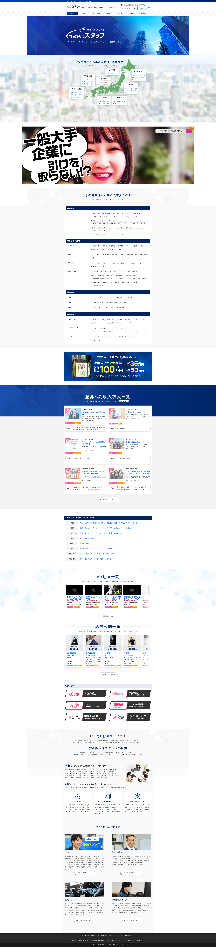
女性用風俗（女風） (115, 323)
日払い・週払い (95, 254)
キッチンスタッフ (96, 230)
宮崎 (80, 95)
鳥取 (83, 81)
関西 (104, 97)
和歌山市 (128, 528)
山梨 (116, 73)
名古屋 (82, 548)
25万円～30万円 (108, 297)
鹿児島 (72, 97)
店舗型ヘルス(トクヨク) (123, 319)
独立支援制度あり (121, 278)
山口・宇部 (96, 554)
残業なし (109, 275)
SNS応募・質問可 (123, 246)
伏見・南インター (97, 528)
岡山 (87, 79)
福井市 (93, 538)
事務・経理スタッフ (110, 217)
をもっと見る (107, 616)
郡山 (110, 533)
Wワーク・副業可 (106, 272)
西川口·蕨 (136, 523)
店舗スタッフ (95, 213)
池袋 (86, 523)
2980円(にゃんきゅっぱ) (149, 602)
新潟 (107, 73)
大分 (72, 95)
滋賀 (100, 103)
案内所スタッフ (118, 230)
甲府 (87, 543)
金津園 (110, 548)
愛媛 (83, 84)
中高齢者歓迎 (95, 246)
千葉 (126, 90)
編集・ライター (122, 224)
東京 (126, 88)
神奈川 (131, 88)
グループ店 (132, 278)
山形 (134, 79)
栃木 (135, 90)
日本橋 (87, 528)
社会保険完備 (114, 263)
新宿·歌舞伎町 (94, 523)
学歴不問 (118, 249)
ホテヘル (101, 319)
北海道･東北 (139, 71)
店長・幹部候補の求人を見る (130, 872)
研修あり (93, 266)
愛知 (115, 101)
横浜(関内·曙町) (112, 523)
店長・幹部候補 (106, 213)
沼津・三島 (102, 548)
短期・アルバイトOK (119, 272)
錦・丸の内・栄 (91, 548)
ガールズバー (106, 331)
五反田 (103, 523)
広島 (83, 79)
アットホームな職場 (97, 285)
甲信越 (113, 70)
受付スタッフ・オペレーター (121, 213)
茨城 (130, 90)
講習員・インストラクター (133, 217)
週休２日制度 (95, 282)
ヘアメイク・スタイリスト (99, 227)
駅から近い (110, 278)
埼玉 (136, 88)
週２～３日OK (115, 282)
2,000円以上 (120, 307)
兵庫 (108, 101)
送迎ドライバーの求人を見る (83, 920)
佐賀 (76, 92)
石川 (99, 82)
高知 (87, 84)
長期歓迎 (135, 282)
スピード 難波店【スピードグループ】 (95, 602)
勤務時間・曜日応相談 (97, 275)
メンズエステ (95, 336)
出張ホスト (94, 220)
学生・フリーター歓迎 (106, 249)
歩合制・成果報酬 (132, 254)
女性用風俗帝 (70, 661)
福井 (107, 82)
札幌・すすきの (85, 533)
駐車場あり (134, 263)
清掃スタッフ (129, 230)
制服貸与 (142, 263)
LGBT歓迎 (134, 246)
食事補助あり (124, 263)
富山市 (87, 538)
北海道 (135, 75)
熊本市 (102, 559)
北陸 (104, 78)
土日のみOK (105, 282)
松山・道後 (110, 554)
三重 (115, 103)
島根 (87, 81)
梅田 (81, 528)
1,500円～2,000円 (109, 307)
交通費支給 (105, 263)
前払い (93, 258)
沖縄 (77, 97)
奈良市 (121, 528)
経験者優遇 (94, 249)
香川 (92, 81)
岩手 (134, 77)
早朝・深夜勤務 (142, 278)
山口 (92, 79)
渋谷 (81, 523)
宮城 (139, 75)
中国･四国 (88, 76)
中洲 (86, 559)
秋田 (142, 77)
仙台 (93, 533)
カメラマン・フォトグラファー (138, 224)
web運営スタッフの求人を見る (130, 920)
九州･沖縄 (77, 89)
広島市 (82, 554)
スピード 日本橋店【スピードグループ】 (115, 602)
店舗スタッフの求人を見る (84, 872)
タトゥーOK (94, 272)
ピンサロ (142, 319)
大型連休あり (118, 275)
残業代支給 (106, 254)
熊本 (76, 95)
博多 (81, 559)
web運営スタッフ (96, 217)
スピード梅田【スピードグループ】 (133, 602)
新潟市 (82, 543)
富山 (103, 82)
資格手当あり (143, 254)
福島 (144, 75)
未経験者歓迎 (143, 246)
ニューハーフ (127, 323)
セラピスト (103, 220)
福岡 (72, 92)
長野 (112, 73)
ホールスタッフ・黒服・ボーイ (124, 227)
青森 (138, 77)
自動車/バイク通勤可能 (97, 278)
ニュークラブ (104, 328)
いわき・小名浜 (102, 533)
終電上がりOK (126, 282)
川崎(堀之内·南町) (125, 523)
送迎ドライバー (136, 213)
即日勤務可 (128, 275)
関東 (131, 84)
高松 (103, 554)
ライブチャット (95, 340)
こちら (144, 5)
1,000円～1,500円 (96, 307)
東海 (120, 97)
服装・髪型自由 (132, 272)
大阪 (100, 101)
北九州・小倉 (94, 559)
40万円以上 (131, 297)
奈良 (104, 103)
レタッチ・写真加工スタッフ (99, 224)
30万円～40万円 (120, 297)
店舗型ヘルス (110, 319)
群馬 (126, 92)
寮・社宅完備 (95, 263)
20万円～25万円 (96, 297)
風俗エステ (94, 323)
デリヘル (93, 319)
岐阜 (123, 101)
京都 (104, 101)
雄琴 (115, 528)
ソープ (135, 319)
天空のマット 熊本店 (129, 661)
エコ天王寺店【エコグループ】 (74, 602)
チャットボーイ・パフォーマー (100, 234)
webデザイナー (113, 220)
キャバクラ (94, 328)
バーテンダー (108, 230)
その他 (121, 234)
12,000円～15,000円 (111, 302)
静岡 (119, 101)
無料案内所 (122, 336)
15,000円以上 (124, 302)
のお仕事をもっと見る (107, 499)
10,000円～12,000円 (97, 302)
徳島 (92, 84)
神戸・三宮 (108, 528)
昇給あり (122, 254)
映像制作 (113, 224)
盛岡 (115, 533)
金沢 (81, 538)
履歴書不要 (112, 246)
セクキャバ (121, 328)
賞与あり (114, 254)
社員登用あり (103, 266)
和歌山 (108, 103)
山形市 (121, 533)
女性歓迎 (104, 246)
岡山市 (88, 554)
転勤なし (136, 275)
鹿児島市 (109, 559)
